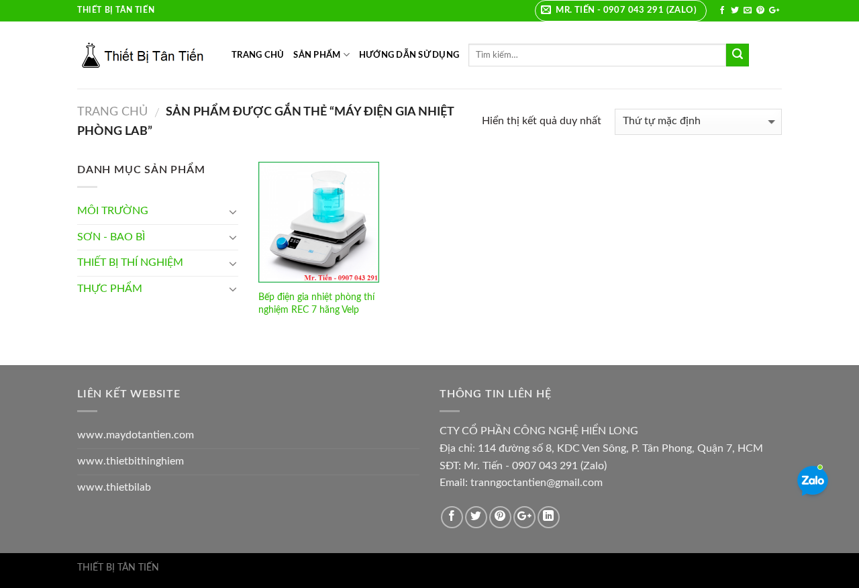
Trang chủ (112, 111)
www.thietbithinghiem (130, 461)
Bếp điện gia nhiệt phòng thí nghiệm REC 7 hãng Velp (316, 303)
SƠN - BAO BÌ (111, 237)
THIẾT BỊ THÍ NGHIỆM (130, 262)
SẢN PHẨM (316, 55)
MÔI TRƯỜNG (112, 210)
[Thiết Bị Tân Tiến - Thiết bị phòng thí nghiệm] (144, 55)
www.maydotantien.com (135, 435)
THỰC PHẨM (109, 288)
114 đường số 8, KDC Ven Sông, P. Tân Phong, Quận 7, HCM (620, 448)
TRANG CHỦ (258, 55)
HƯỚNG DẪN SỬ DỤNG (409, 55)
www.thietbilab (114, 487)
